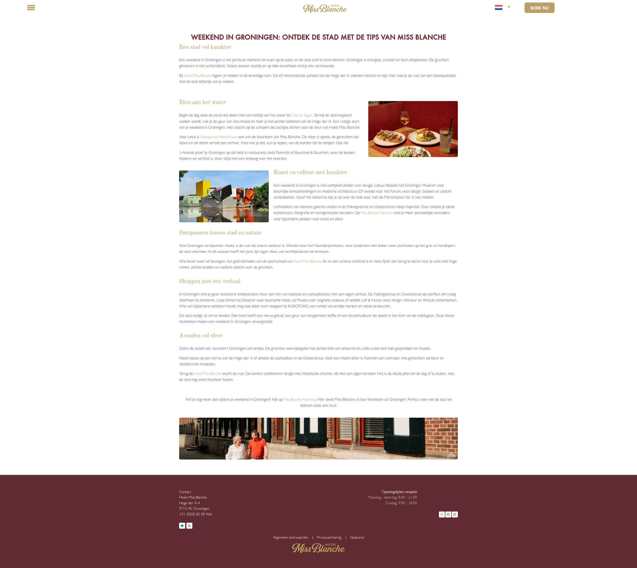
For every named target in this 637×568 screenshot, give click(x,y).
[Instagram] (442, 514)
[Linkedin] (455, 514)
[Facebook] (448, 514)
